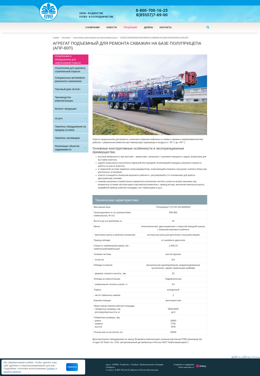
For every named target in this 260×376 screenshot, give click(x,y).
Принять (72, 367)
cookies (51, 368)
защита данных (12, 371)
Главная (56, 37)
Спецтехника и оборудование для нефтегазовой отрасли (95, 37)
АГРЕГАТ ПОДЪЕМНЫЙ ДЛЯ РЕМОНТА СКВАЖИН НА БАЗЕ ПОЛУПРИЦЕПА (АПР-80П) (154, 37)
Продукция (66, 37)
